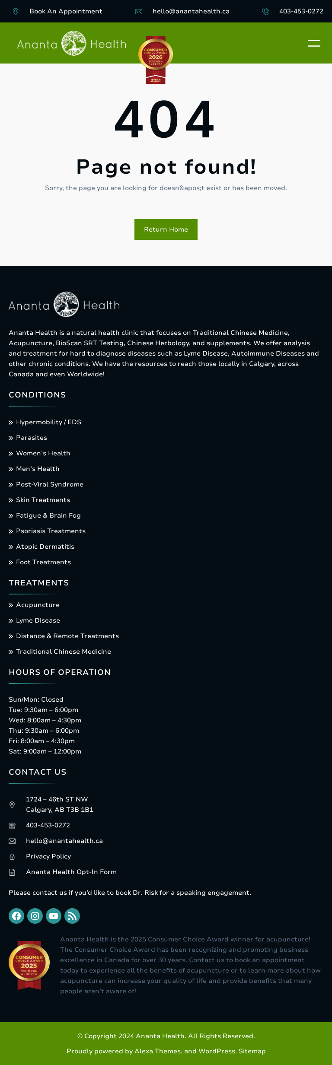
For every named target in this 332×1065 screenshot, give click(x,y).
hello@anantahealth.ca (191, 11)
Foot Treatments (43, 562)
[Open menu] (314, 43)
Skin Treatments (43, 500)
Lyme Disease (38, 620)
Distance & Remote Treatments (67, 636)
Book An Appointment (65, 11)
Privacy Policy (48, 856)
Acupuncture (38, 605)
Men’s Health (38, 468)
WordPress (216, 1051)
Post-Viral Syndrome (49, 484)
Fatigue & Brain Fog (48, 515)
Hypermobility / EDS (48, 422)
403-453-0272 (301, 11)
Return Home (166, 229)
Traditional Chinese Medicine (63, 651)
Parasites (31, 437)
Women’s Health (43, 453)
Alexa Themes (157, 1051)
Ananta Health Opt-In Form (71, 872)
